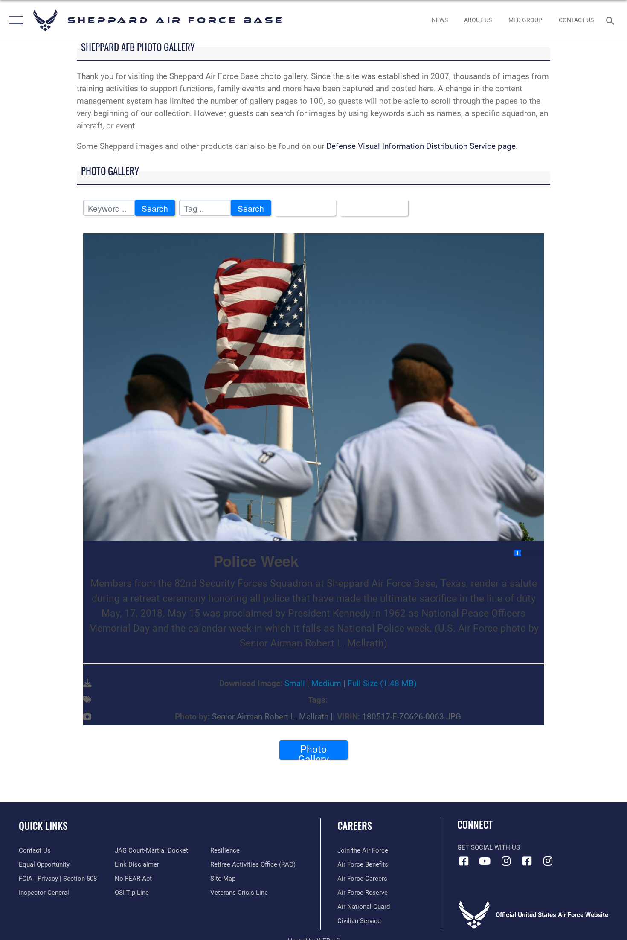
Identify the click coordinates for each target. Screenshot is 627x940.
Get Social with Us (488, 847)
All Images (302, 208)
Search (155, 208)
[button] (14, 20)
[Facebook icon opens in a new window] (463, 861)
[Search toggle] (611, 20)
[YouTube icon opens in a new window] (485, 861)
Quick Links (43, 825)
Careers (354, 825)
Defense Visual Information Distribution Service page (421, 146)
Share (533, 553)
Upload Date (371, 208)
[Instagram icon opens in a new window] (505, 861)
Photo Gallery (313, 751)
